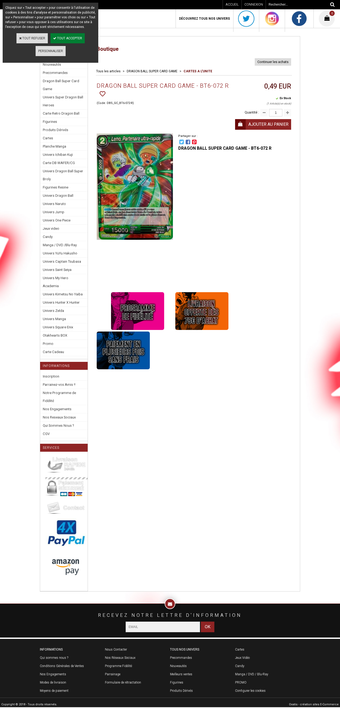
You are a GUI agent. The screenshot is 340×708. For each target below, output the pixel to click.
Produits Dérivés (55, 129)
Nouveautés (178, 666)
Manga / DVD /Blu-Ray (60, 245)
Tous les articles (108, 71)
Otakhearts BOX (55, 335)
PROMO (240, 682)
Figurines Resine (55, 187)
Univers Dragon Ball (58, 195)
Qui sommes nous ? (54, 657)
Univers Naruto (54, 203)
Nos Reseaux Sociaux (59, 417)
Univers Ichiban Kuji (58, 154)
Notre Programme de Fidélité (59, 396)
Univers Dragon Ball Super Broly (63, 175)
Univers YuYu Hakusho (60, 253)
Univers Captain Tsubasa (62, 261)
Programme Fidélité (118, 666)
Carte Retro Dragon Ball (61, 113)
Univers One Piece (56, 220)
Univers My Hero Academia (55, 281)
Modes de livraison (53, 682)
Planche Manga (54, 146)
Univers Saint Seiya (57, 269)
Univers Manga (54, 318)
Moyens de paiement (54, 690)
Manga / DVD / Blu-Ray (251, 674)
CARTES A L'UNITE (198, 71)
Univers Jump (53, 212)
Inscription (51, 376)
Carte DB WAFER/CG (59, 162)
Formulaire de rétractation (123, 682)
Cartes (48, 138)
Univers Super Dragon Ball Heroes (63, 101)
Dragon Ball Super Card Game (61, 84)
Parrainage (112, 674)
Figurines (50, 121)
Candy (48, 236)
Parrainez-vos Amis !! (59, 384)
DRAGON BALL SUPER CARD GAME (152, 71)
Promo (48, 343)
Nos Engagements (57, 409)
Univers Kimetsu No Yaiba (63, 294)
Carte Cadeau (53, 351)
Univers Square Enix (58, 327)
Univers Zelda (53, 310)
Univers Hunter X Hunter (61, 302)
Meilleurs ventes (181, 674)
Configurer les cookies (250, 690)
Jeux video (51, 228)
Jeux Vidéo (242, 657)
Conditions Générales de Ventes (62, 666)
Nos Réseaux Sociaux (120, 657)
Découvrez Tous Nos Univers (204, 18)
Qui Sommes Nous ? (58, 425)
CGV (46, 433)
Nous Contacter (116, 649)
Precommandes (55, 72)
